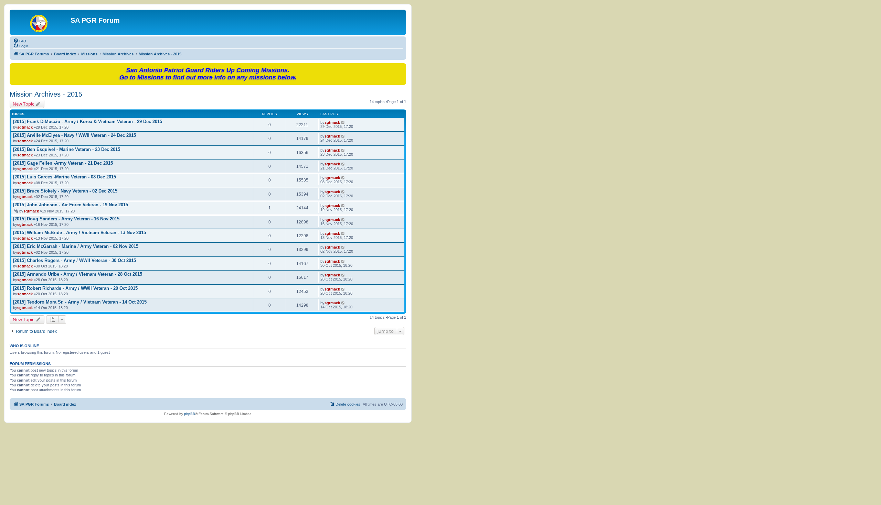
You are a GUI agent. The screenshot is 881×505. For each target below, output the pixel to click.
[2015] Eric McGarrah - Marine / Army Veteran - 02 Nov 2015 (75, 246)
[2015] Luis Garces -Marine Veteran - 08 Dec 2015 (64, 176)
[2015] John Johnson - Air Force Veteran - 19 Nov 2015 (70, 204)
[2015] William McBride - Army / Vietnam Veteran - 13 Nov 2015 (79, 232)
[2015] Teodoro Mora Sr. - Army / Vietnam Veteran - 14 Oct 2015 (80, 302)
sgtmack (25, 127)
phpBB (189, 414)
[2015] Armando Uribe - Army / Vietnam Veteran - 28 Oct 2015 (77, 274)
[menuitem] (19, 40)
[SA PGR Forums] (41, 22)
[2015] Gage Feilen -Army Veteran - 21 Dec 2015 (63, 163)
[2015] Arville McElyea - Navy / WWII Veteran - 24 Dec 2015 (74, 135)
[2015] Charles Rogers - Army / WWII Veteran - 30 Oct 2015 (74, 260)
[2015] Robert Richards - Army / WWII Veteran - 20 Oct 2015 (75, 288)
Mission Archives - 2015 (46, 94)
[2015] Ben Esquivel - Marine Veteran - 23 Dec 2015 (66, 149)
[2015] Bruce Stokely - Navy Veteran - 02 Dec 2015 (65, 191)
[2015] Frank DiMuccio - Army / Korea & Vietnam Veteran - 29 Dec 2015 (87, 121)
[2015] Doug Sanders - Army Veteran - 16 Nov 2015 (66, 218)
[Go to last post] (343, 122)
